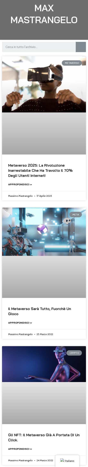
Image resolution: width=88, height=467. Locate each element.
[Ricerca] (81, 47)
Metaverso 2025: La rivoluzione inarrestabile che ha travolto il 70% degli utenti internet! (40, 170)
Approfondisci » (20, 184)
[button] (44, 33)
